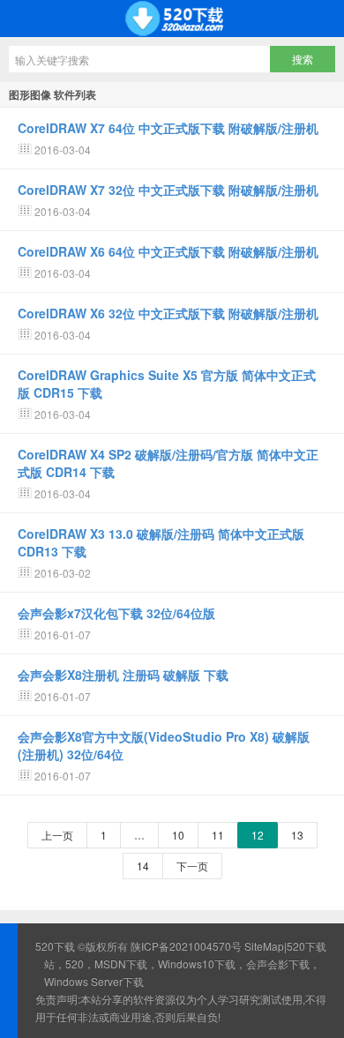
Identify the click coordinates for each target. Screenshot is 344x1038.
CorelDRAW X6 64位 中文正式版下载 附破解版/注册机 (168, 251)
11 (218, 834)
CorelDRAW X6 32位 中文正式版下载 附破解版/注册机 (168, 313)
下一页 (192, 865)
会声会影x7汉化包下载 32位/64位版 (116, 613)
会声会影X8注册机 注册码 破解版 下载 (123, 674)
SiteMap (264, 945)
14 (143, 865)
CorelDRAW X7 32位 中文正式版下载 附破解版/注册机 (168, 189)
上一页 (57, 834)
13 (297, 834)
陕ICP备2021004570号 (186, 945)
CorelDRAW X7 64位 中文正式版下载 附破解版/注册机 (168, 128)
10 (178, 834)
